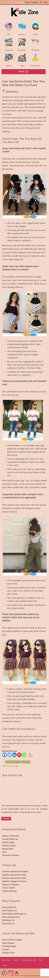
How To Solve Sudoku (12, 940)
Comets (5, 949)
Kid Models (35, 50)
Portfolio (8, 66)
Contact (4, 965)
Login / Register (31, 2)
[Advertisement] (24, 794)
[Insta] (10, 975)
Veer (4, 852)
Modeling (6, 920)
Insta (46, 2)
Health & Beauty (9, 891)
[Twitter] (9, 755)
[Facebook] (4, 755)
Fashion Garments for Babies (15, 871)
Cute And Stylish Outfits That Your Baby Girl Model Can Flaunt (23, 83)
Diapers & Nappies (10, 885)
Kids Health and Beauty (12, 914)
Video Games (8, 943)
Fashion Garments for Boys (14, 875)
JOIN (8, 34)
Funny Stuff (7, 907)
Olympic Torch (8, 953)
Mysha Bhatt (7, 849)
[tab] (6, 818)
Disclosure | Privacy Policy (29, 960)
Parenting (6, 923)
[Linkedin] (14, 755)
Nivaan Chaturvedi (10, 836)
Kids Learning (8, 917)
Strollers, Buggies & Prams (14, 881)
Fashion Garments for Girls (14, 878)
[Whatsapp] (24, 755)
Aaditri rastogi (8, 842)
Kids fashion (26, 762)
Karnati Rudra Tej (10, 839)
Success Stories (35, 66)
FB (41, 2)
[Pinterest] (19, 755)
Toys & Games (8, 888)
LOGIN (35, 34)
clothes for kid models (13, 762)
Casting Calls (9, 50)
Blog (22, 66)
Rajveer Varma (8, 846)
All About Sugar (9, 946)
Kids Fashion (12, 91)
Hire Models (22, 50)
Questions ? (22, 34)
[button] (22, 71)
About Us (16, 960)
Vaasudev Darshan (10, 855)
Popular (6, 818)
